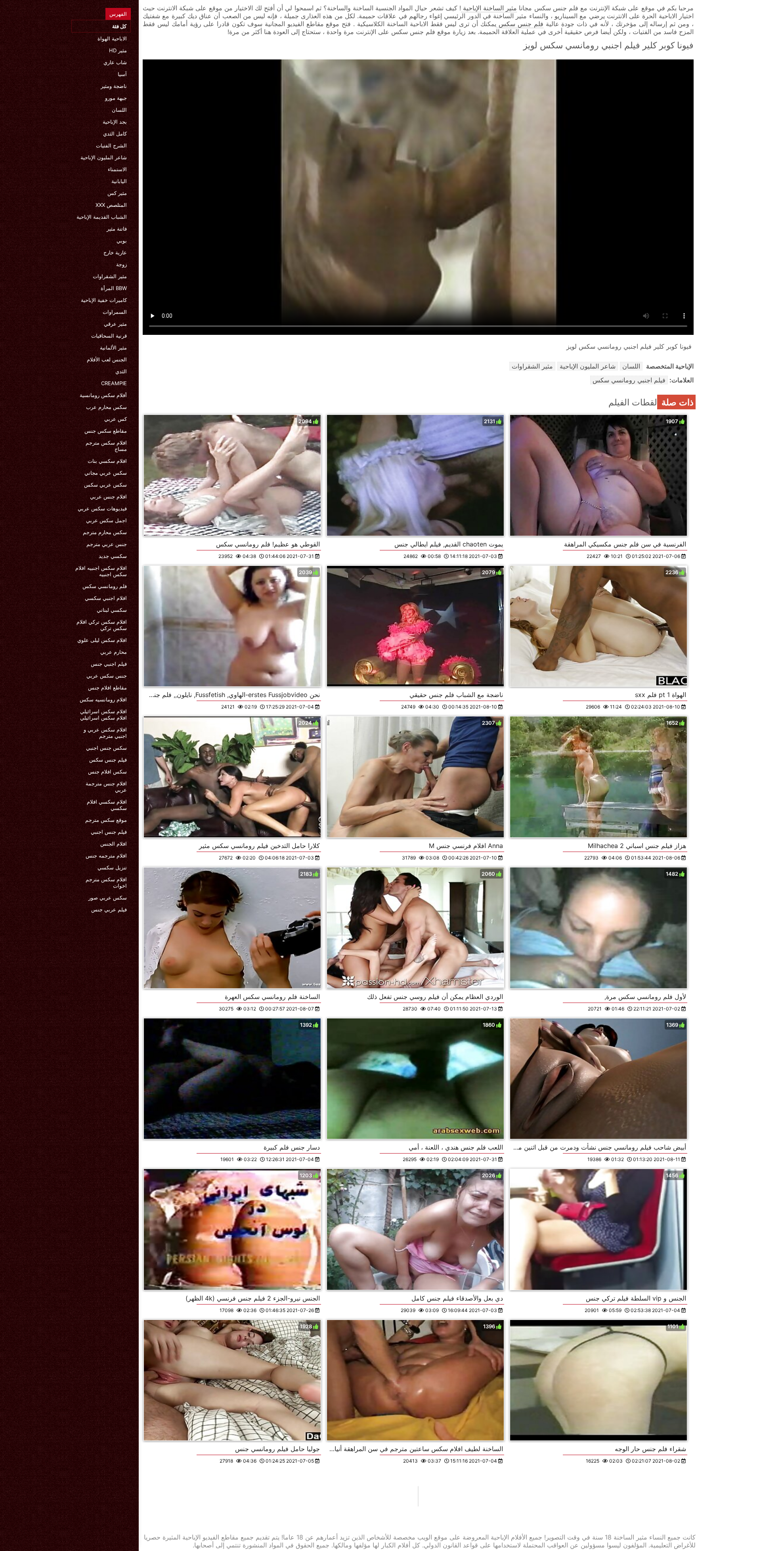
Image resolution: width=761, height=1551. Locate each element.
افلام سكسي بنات (107, 461)
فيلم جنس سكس (108, 759)
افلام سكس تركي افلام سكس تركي (101, 625)
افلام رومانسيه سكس (103, 699)
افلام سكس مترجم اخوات (106, 882)
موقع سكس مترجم (106, 820)
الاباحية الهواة (112, 38)
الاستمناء (117, 169)
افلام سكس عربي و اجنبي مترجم (105, 732)
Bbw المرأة (114, 288)
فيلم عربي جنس (109, 909)
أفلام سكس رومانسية (103, 395)
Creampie (114, 383)
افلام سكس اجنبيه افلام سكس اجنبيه (101, 571)
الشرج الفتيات (111, 145)
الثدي (121, 371)
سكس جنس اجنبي (106, 748)
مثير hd (118, 50)
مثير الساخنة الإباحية (489, 8)
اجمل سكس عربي (106, 520)
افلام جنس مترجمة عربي (106, 786)
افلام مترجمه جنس (106, 855)
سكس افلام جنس (107, 771)
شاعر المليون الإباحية (103, 157)
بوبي (122, 240)
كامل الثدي (115, 133)
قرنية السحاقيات (109, 335)
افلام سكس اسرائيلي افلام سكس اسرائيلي (103, 714)
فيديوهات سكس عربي (102, 508)
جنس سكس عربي (106, 675)
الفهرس (118, 14)
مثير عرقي (115, 324)
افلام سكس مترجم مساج (106, 445)
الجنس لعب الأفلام (107, 359)
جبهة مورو (116, 98)
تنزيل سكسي (112, 867)
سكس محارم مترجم (105, 532)
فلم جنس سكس (519, 24)
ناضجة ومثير (114, 86)
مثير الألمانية (113, 347)
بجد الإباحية (115, 121)
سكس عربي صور (107, 897)
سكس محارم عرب (106, 407)
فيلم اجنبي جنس (109, 664)
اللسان (119, 110)
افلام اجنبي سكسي (106, 598)
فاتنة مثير (117, 228)
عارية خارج (115, 252)
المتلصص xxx (111, 205)
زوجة (121, 264)
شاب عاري (115, 62)
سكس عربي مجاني (105, 473)
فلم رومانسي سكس (104, 586)
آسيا (122, 74)
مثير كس (117, 193)
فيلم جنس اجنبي (109, 832)
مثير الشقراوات (110, 276)
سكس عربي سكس (105, 484)
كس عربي (115, 419)
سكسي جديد (113, 556)
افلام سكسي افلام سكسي (107, 804)
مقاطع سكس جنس (105, 431)
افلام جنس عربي (108, 496)
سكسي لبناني (112, 610)
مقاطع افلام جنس (107, 687)
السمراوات (115, 312)
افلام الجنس (113, 843)
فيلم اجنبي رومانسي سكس (629, 380)
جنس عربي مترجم (106, 544)
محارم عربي (113, 652)
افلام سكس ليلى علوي (102, 640)
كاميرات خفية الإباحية (104, 300)
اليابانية (119, 181)
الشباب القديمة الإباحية (101, 217)
